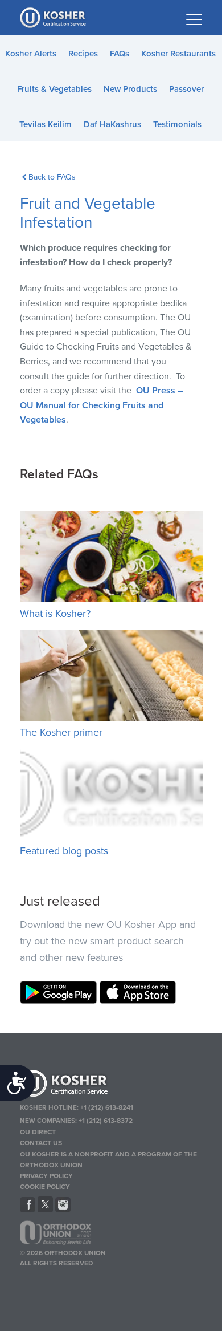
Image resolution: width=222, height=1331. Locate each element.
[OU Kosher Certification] (54, 18)
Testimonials (177, 124)
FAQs (119, 53)
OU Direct (38, 1132)
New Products (130, 89)
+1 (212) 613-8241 (106, 1107)
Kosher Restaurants (178, 53)
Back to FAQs (52, 177)
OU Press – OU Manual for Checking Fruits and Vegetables (101, 405)
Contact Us (41, 1143)
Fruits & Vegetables (54, 89)
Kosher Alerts (30, 53)
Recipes (83, 53)
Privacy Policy (46, 1176)
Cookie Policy (45, 1187)
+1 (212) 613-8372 (106, 1121)
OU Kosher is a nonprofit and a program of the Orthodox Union (108, 1159)
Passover (186, 89)
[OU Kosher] (111, 1085)
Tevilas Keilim (45, 124)
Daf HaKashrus (112, 124)
